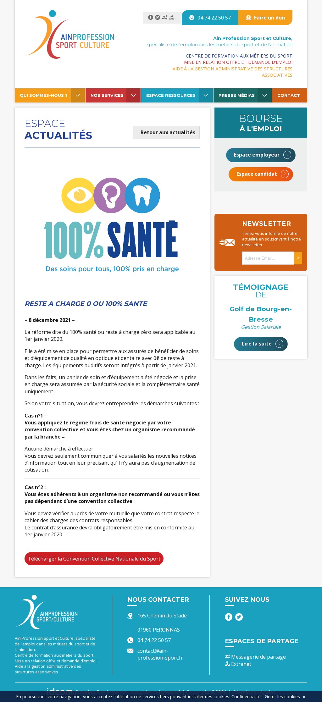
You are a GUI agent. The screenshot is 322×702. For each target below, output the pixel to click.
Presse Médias (237, 95)
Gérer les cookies (282, 696)
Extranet (240, 664)
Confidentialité (246, 696)
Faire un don (269, 17)
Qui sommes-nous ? (44, 95)
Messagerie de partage (258, 656)
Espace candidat (257, 173)
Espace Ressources (171, 95)
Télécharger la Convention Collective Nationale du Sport (94, 558)
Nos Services (107, 95)
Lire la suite (257, 343)
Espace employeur (257, 154)
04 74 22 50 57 (214, 17)
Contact (288, 95)
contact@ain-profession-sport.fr (160, 654)
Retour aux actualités (168, 132)
